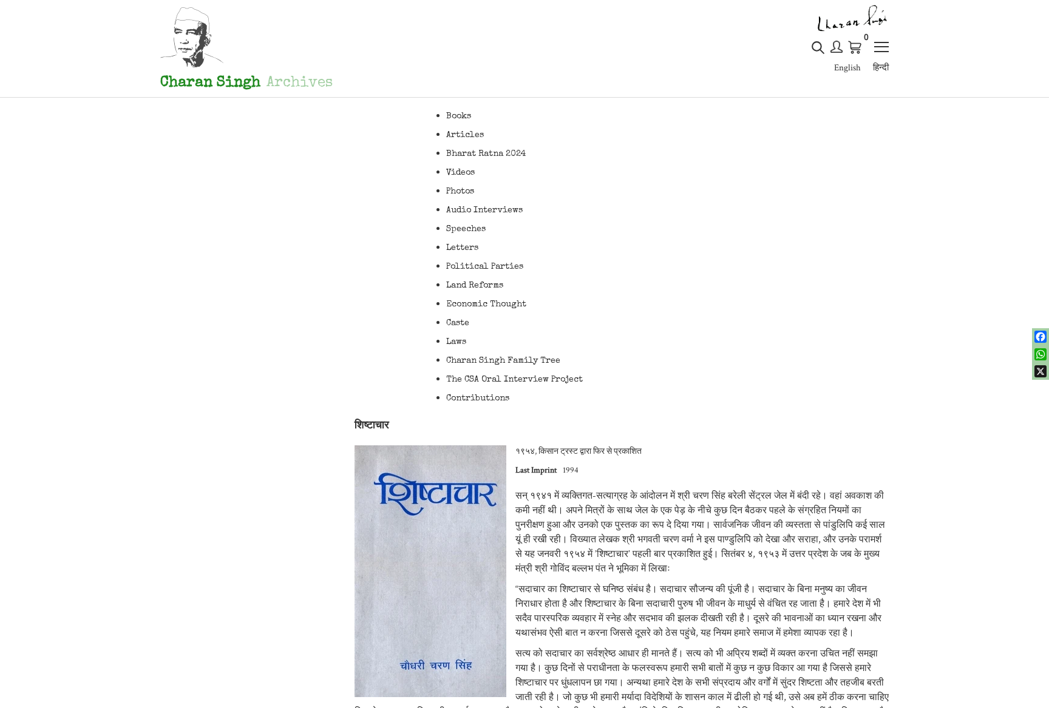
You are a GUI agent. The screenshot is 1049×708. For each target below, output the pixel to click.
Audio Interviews (484, 210)
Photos (460, 191)
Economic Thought (486, 304)
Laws (456, 342)
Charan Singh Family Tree (503, 361)
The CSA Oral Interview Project (514, 380)
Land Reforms (474, 286)
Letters (462, 248)
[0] (855, 47)
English (847, 67)
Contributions (477, 398)
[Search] (818, 52)
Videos (460, 173)
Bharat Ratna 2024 (486, 154)
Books (458, 116)
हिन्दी (881, 67)
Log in (836, 47)
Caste (457, 323)
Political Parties (484, 267)
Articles (465, 135)
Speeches (466, 229)
